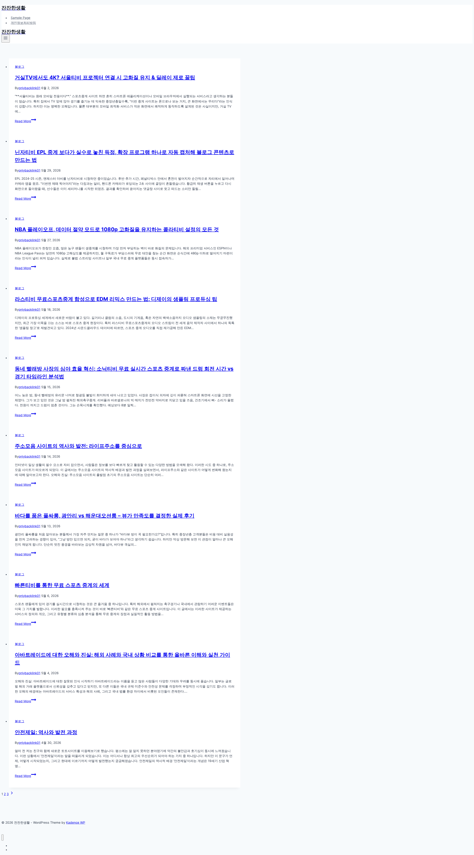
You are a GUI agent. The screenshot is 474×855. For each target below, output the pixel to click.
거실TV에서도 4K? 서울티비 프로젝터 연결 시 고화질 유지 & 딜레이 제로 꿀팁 (105, 77)
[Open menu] (5, 38)
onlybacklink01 (29, 88)
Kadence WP (75, 822)
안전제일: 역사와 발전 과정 (46, 732)
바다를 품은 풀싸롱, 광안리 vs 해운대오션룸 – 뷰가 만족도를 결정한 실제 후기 (104, 515)
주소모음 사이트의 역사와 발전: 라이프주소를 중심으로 (78, 446)
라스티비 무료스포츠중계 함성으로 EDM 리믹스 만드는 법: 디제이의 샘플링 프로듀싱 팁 (116, 299)
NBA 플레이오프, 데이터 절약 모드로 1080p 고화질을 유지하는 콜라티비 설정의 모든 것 (117, 229)
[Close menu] (2, 837)
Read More (25, 121)
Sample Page (20, 18)
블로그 (19, 67)
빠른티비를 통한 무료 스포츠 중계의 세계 (62, 585)
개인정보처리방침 (23, 23)
